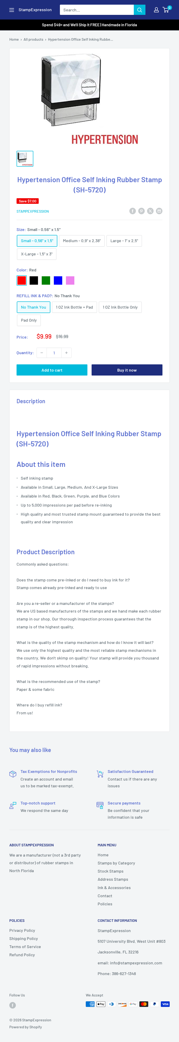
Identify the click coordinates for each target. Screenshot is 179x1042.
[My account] (156, 9)
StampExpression (33, 211)
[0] (166, 10)
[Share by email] (159, 211)
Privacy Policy (22, 930)
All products (33, 39)
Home (14, 39)
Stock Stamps (111, 871)
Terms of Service (25, 946)
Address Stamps (113, 879)
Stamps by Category (116, 862)
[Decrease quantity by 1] (42, 353)
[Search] (139, 10)
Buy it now (127, 370)
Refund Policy (22, 954)
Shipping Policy (23, 938)
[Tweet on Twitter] (150, 211)
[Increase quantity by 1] (66, 353)
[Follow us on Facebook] (12, 1005)
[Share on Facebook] (132, 211)
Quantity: (25, 352)
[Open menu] (11, 10)
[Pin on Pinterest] (141, 211)
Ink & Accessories (114, 887)
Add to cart (51, 370)
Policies (105, 903)
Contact (105, 895)
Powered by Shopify (25, 1027)
